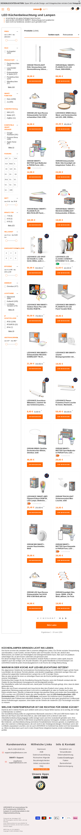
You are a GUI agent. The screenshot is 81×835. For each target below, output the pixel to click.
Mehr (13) (11, 87)
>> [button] (66, 618)
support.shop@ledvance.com (16, 752)
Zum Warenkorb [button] (35, 81)
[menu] (3, 9)
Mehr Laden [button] (52, 625)
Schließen (79, 1)
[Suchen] (8, 9)
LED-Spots (33, 696)
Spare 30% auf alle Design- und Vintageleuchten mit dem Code (40, 3)
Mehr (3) (11, 310)
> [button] (63, 618)
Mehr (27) (11, 225)
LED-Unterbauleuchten (62, 694)
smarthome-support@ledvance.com (18, 762)
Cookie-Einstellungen (65, 758)
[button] (52, 33)
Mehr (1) (11, 147)
